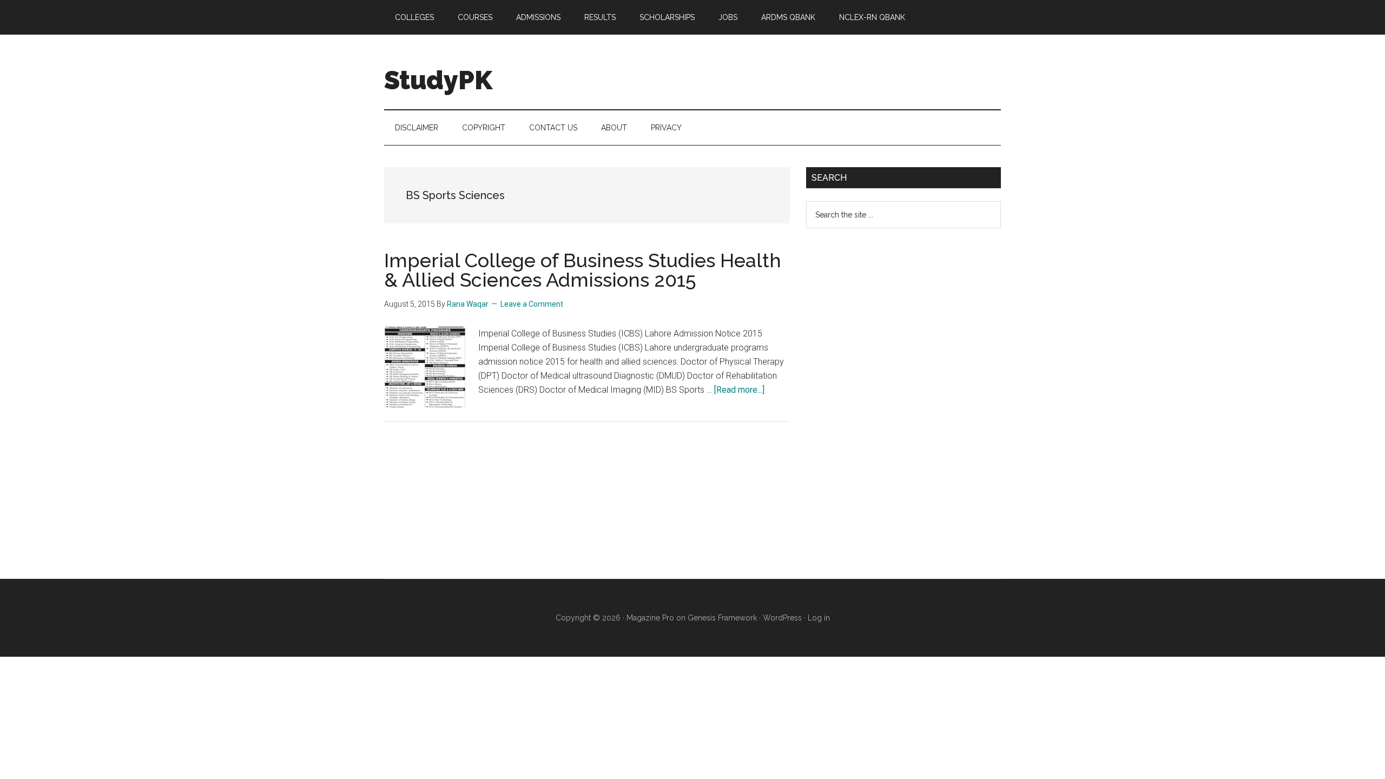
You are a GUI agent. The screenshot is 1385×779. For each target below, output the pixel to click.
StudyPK (438, 80)
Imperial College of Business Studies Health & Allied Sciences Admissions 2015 (582, 270)
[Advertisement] (887, 412)
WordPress (782, 617)
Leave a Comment (531, 304)
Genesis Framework (722, 617)
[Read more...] (739, 390)
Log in (819, 617)
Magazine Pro (650, 617)
